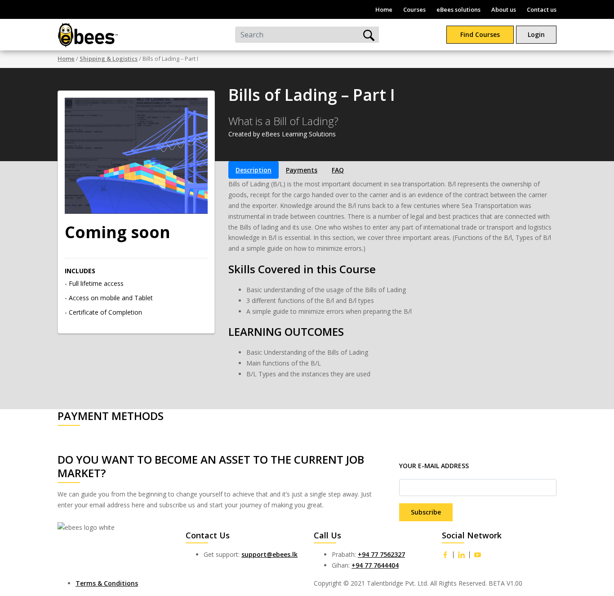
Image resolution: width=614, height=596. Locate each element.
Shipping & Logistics (109, 58)
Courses (414, 9)
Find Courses (480, 34)
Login (536, 34)
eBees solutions (458, 9)
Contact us (541, 9)
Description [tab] (253, 170)
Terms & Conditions (107, 583)
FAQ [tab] (338, 170)
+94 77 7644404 (375, 565)
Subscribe (426, 512)
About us (503, 9)
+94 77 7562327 (381, 554)
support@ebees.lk (269, 554)
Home (383, 9)
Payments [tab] (301, 170)
